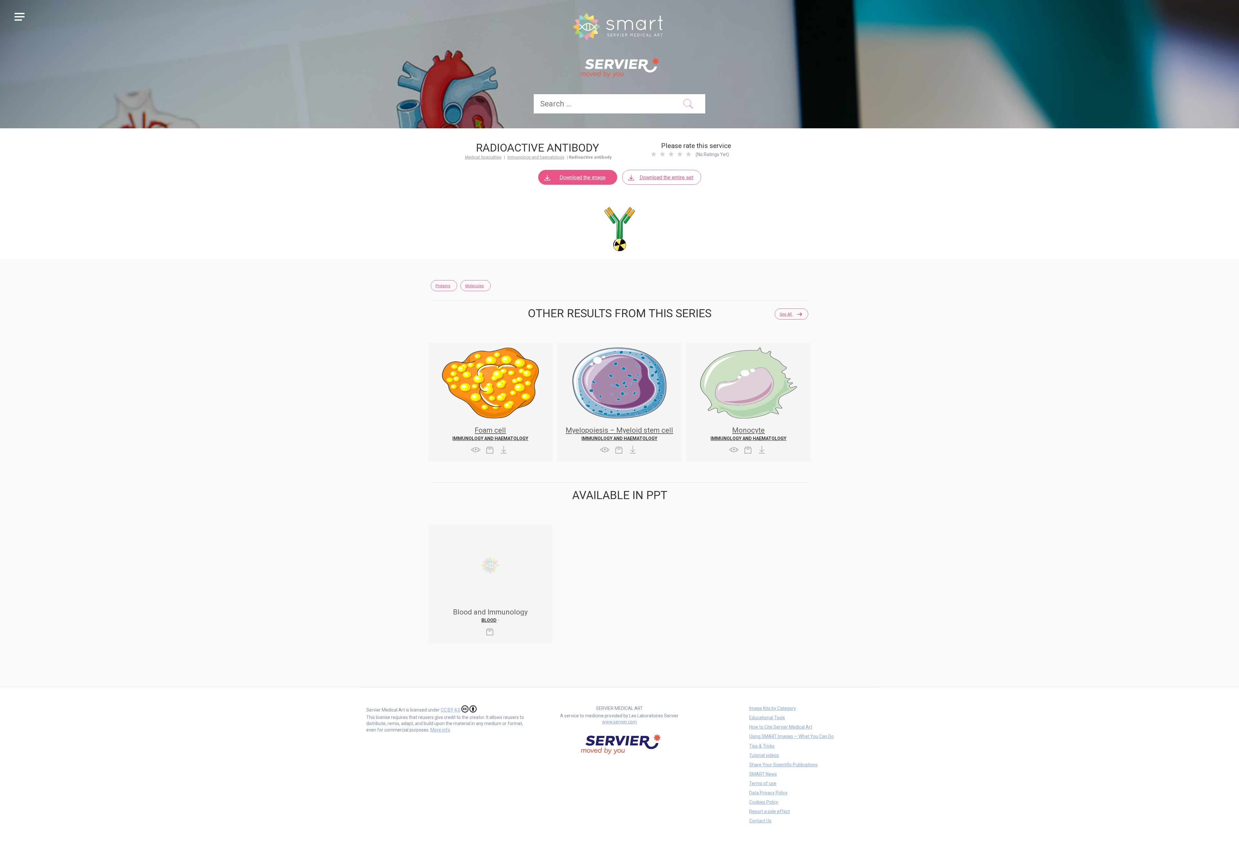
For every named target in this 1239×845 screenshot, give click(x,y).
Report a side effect (769, 811)
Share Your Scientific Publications (783, 764)
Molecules (474, 286)
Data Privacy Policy (768, 792)
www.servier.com (619, 721)
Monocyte (748, 430)
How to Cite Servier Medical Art (780, 727)
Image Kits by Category (772, 708)
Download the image (582, 177)
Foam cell (490, 430)
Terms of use (762, 783)
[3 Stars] (671, 154)
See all (786, 314)
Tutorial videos (764, 755)
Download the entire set (666, 177)
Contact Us (760, 820)
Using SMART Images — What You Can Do (791, 736)
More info (440, 729)
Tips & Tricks (762, 746)
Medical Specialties (483, 157)
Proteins (443, 286)
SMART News (763, 774)
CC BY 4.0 (450, 709)
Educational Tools (767, 717)
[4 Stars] (680, 154)
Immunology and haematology (536, 157)
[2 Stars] (662, 154)
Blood (489, 620)
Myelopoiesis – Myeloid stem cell (619, 430)
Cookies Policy (763, 802)
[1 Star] (653, 154)
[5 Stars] (688, 154)
